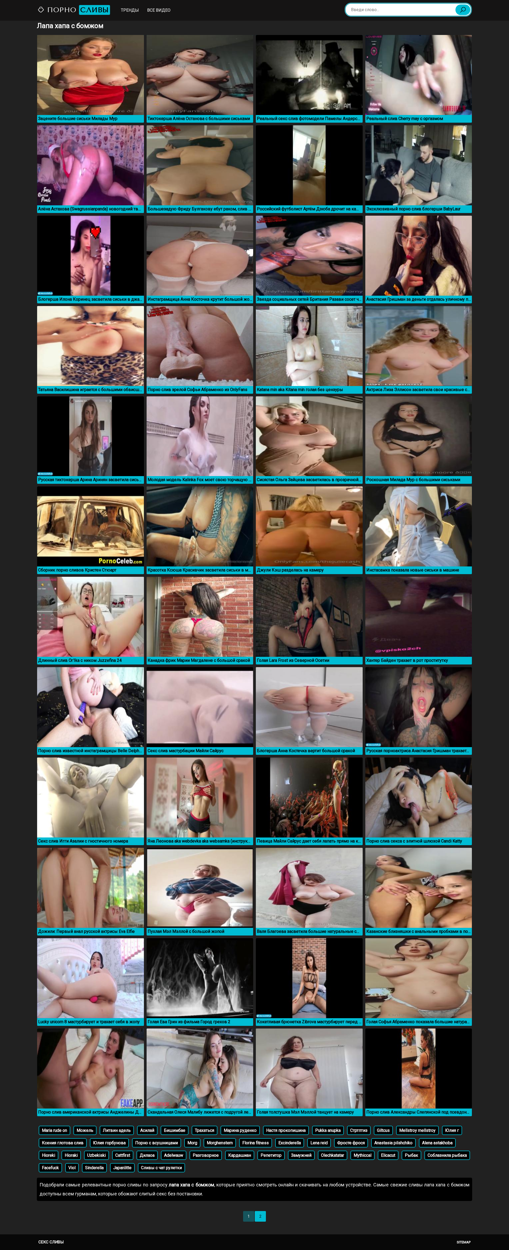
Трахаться (204, 1130)
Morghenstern (220, 1142)
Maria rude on (54, 1130)
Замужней (301, 1155)
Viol (72, 1167)
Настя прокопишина (286, 1130)
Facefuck (50, 1167)
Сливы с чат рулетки (161, 1167)
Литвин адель (117, 1130)
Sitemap (464, 1242)
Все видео (158, 10)
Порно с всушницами (156, 1142)
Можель (85, 1130)
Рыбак (411, 1155)
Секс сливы (51, 1242)
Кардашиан (239, 1155)
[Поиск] (462, 10)
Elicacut (388, 1155)
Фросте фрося (351, 1142)
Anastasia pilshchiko (393, 1142)
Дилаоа (147, 1155)
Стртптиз (358, 1130)
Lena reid (319, 1142)
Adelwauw (173, 1155)
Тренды (130, 10)
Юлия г (452, 1130)
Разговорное (206, 1155)
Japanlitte (122, 1167)
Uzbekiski (96, 1155)
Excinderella (289, 1142)
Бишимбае (174, 1130)
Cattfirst (122, 1155)
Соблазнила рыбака (447, 1155)
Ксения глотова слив (63, 1142)
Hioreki (48, 1155)
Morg (192, 1142)
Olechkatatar (332, 1155)
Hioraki (71, 1155)
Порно (77, 10)
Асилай (147, 1130)
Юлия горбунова (109, 1142)
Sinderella (94, 1167)
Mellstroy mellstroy (417, 1130)
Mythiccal (362, 1155)
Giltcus (383, 1130)
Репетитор (271, 1155)
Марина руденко (240, 1130)
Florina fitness (255, 1142)
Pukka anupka (328, 1130)
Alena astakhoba (437, 1142)
